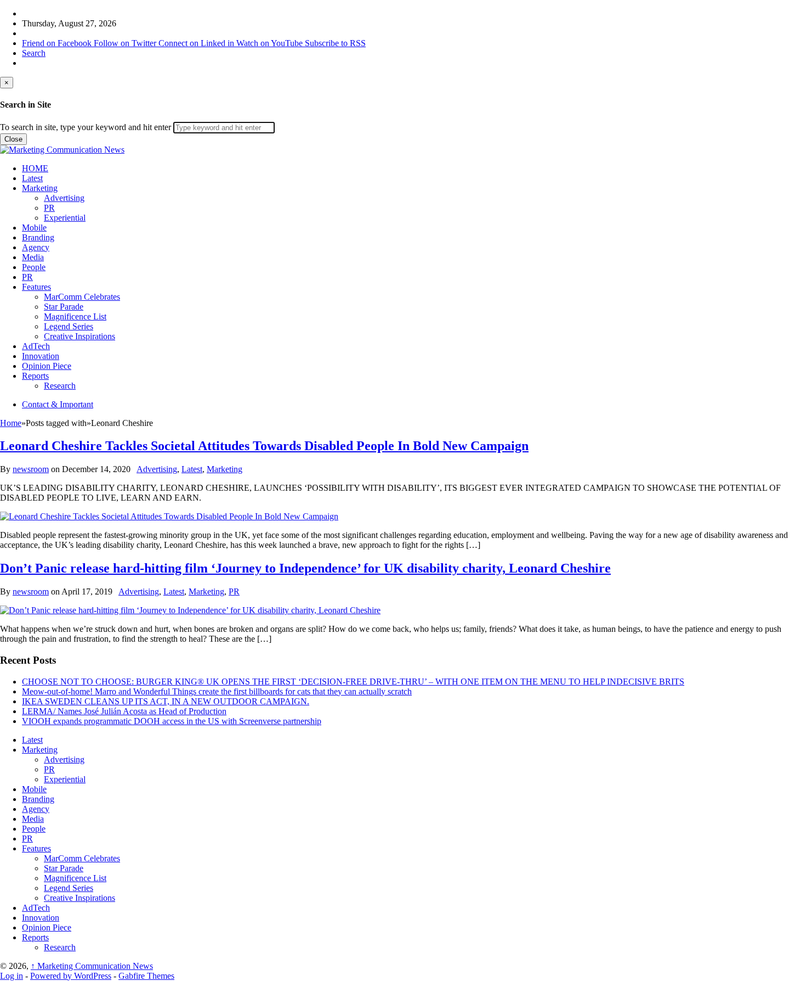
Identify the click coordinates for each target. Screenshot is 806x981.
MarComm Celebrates (82, 296)
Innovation (40, 356)
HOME (35, 168)
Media (33, 257)
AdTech (36, 346)
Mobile (34, 227)
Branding (38, 237)
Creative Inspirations (79, 336)
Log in (11, 975)
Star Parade (63, 306)
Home (10, 423)
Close (13, 139)
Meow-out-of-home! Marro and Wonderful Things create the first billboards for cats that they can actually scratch (217, 691)
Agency (35, 247)
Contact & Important (57, 404)
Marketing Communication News (92, 966)
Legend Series (68, 326)
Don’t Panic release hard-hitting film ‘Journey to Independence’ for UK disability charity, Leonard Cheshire (305, 568)
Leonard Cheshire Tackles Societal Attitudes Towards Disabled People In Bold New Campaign (264, 446)
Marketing (40, 188)
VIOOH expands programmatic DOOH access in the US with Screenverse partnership (171, 721)
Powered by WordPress (70, 975)
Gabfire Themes (146, 975)
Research (60, 385)
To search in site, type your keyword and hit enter (85, 127)
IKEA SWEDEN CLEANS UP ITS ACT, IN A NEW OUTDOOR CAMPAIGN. (165, 701)
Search (34, 53)
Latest (32, 178)
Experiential (65, 217)
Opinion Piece (46, 366)
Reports (35, 375)
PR (49, 207)
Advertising (64, 198)
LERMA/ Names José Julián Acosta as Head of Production (124, 711)
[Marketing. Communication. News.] (62, 149)
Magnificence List (75, 316)
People (34, 267)
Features (36, 287)
